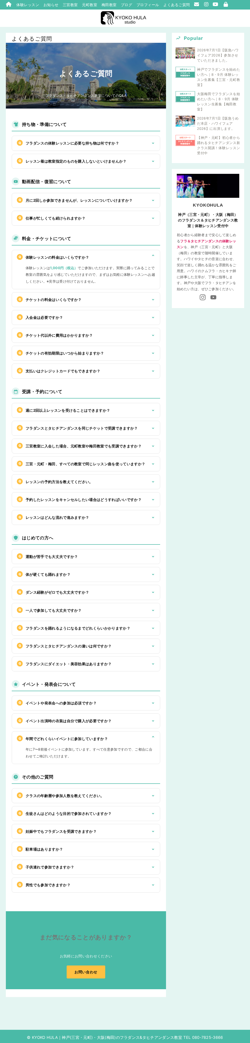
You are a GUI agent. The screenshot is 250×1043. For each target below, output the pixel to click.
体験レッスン (27, 4)
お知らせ (51, 4)
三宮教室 (70, 4)
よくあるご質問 (176, 4)
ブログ (126, 4)
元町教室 (89, 4)
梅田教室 (109, 4)
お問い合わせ (85, 972)
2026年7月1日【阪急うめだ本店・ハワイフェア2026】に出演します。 (218, 123)
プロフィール (147, 4)
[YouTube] (213, 297)
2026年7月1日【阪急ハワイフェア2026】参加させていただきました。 (218, 55)
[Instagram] (203, 297)
